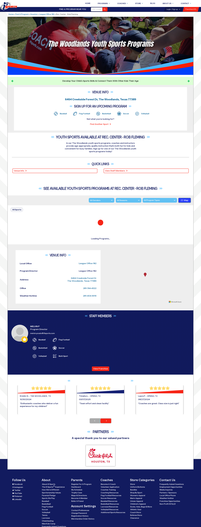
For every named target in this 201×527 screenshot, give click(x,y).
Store (138, 3)
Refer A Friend (77, 516)
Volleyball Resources (109, 525)
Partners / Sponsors (168, 508)
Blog (152, 3)
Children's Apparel (138, 519)
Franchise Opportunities (170, 516)
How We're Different (50, 505)
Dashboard (76, 502)
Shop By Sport (136, 508)
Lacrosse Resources (109, 522)
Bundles (133, 505)
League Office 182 (46, 14)
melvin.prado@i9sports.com (42, 349)
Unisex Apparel (136, 516)
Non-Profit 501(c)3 (168, 519)
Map (186, 200)
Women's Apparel (137, 511)
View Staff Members (115, 170)
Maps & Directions (79, 511)
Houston (34, 14)
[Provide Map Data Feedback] (184, 317)
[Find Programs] (104, 9)
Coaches (121, 3)
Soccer (45, 525)
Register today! (151, 81)
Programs (103, 3)
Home (87, 3)
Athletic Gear (135, 525)
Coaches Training (108, 505)
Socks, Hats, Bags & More (141, 522)
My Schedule (76, 505)
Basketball (46, 519)
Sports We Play (48, 514)
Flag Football (47, 522)
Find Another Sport (99, 124)
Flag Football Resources (111, 511)
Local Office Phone (168, 511)
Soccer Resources (108, 514)
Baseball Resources (109, 516)
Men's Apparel (136, 514)
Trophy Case (76, 508)
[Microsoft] (175, 317)
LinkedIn (17, 515)
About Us (166, 3)
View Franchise (100, 384)
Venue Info (19, 170)
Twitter (17, 506)
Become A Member (79, 514)
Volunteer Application (110, 502)
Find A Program (22, 14)
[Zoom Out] (106, 271)
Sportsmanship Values (51, 508)
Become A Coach (108, 500)
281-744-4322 (89, 304)
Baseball (45, 516)
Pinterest (18, 512)
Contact (185, 3)
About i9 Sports (48, 500)
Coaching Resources (110, 508)
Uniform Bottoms (137, 502)
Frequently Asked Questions (172, 500)
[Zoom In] (106, 268)
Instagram (18, 503)
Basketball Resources (110, 519)
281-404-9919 (89, 311)
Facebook (18, 500)
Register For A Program (81, 500)
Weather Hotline (167, 514)
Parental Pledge (48, 511)
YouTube (18, 509)
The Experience (53, 502)
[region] (145, 292)
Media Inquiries (166, 505)
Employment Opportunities (171, 502)
